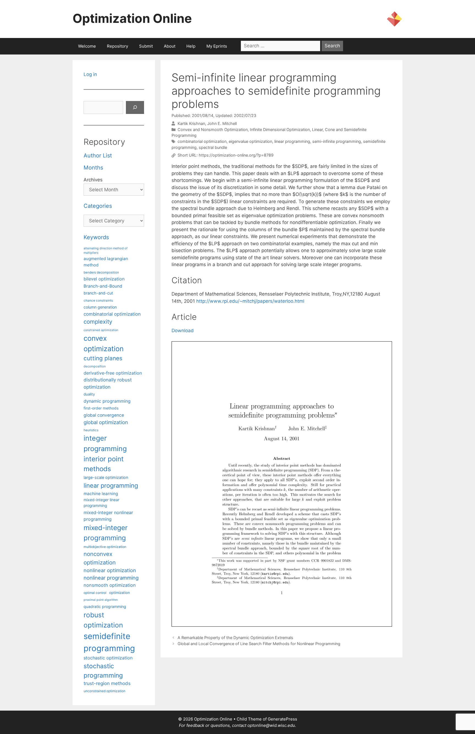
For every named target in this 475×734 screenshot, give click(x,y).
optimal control (95, 593)
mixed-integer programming (106, 532)
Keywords (96, 237)
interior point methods (104, 464)
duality (89, 394)
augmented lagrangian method (106, 262)
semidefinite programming (109, 642)
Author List (98, 155)
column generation (100, 307)
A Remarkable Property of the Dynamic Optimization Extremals (235, 637)
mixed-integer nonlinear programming (108, 516)
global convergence (104, 415)
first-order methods (101, 408)
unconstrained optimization (104, 691)
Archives (93, 179)
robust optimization (103, 620)
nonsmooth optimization (110, 585)
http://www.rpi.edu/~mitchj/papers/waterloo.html (250, 301)
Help (190, 46)
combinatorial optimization (202, 141)
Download (183, 330)
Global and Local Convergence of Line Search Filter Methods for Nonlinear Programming (259, 643)
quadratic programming (105, 606)
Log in (90, 74)
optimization (119, 592)
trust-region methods (107, 683)
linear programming (292, 141)
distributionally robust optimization (108, 383)
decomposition (95, 366)
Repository (117, 46)
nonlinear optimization (110, 570)
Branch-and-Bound (103, 286)
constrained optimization (101, 330)
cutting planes (103, 358)
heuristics (91, 430)
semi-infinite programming (336, 141)
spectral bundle (213, 147)
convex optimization (104, 343)
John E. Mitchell (222, 123)
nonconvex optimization (100, 558)
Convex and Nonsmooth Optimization (213, 129)
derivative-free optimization (113, 373)
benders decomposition (101, 272)
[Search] (135, 107)
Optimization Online (132, 18)
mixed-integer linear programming (101, 503)
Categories (98, 206)
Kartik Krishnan (191, 123)
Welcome (87, 46)
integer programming (105, 443)
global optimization (106, 422)
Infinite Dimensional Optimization (280, 129)
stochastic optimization (108, 658)
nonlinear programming (111, 578)
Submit (146, 46)
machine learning (101, 493)
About (169, 46)
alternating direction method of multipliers (106, 250)
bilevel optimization (104, 279)
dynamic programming (107, 401)
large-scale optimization (106, 477)
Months (93, 167)
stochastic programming (103, 670)
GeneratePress (282, 719)
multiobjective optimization (105, 547)
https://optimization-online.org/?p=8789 (236, 155)
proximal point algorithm (101, 600)
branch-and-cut (98, 293)
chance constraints (98, 300)
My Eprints (216, 46)
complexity (98, 321)
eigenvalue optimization (250, 141)
